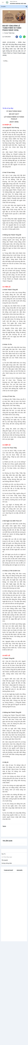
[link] (3, 854)
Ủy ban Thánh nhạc (9, 33)
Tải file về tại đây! (7, 108)
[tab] (8, 870)
